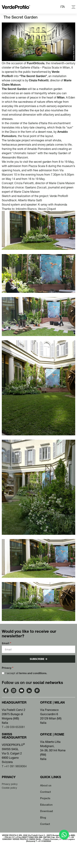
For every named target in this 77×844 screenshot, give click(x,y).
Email (6, 643)
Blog (43, 817)
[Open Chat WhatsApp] (64, 835)
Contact (45, 824)
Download (46, 811)
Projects (45, 798)
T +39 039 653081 (13, 727)
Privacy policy (10, 784)
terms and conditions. (33, 673)
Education (46, 804)
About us (45, 785)
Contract (45, 792)
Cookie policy (9, 787)
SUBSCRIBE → (38, 659)
